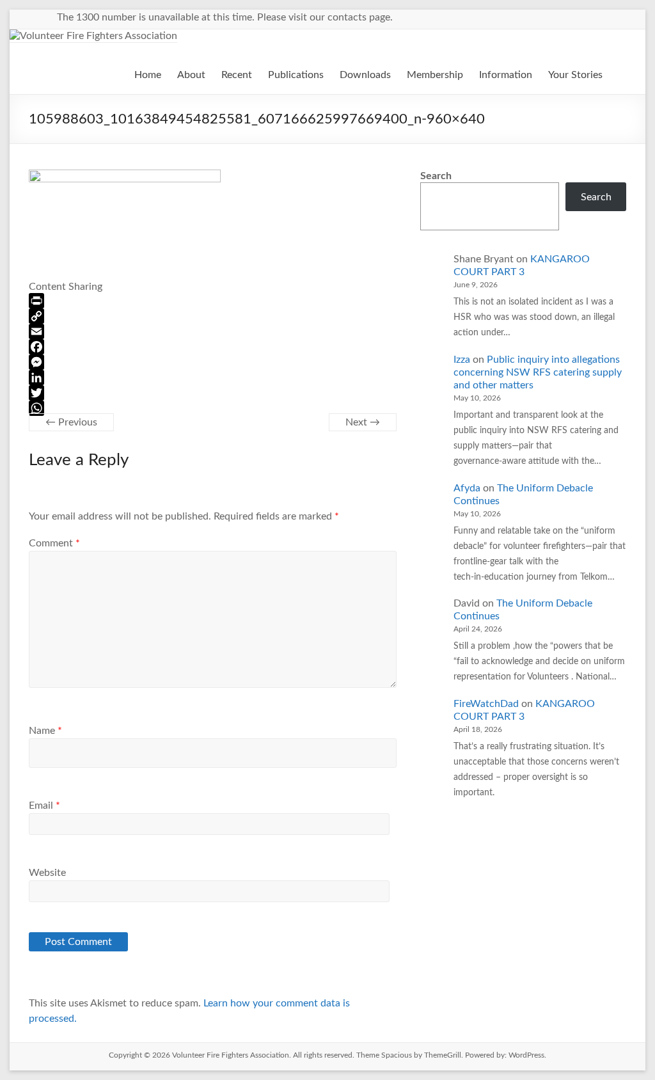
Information (505, 75)
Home (147, 75)
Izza (462, 359)
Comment (54, 543)
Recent (236, 75)
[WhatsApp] (213, 408)
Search (436, 176)
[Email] (213, 331)
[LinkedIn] (213, 377)
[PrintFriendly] (213, 300)
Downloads (365, 75)
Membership (435, 75)
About (191, 75)
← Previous (71, 422)
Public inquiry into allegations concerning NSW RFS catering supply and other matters (538, 372)
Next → (362, 422)
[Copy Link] (213, 316)
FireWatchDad (486, 704)
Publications (296, 75)
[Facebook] (213, 346)
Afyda (467, 488)
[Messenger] (213, 362)
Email (44, 805)
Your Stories (575, 75)
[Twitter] (213, 393)
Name (45, 731)
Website (47, 873)
